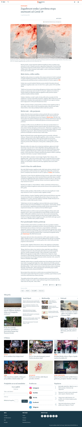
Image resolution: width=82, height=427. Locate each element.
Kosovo (6, 354)
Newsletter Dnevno (26, 422)
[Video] (78, 2)
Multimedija (46, 298)
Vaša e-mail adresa (8, 391)
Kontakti (6, 422)
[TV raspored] (56, 416)
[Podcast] (74, 2)
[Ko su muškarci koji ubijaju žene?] (16, 346)
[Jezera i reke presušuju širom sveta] (45, 317)
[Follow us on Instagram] (51, 416)
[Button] (58, 18)
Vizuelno (24, 417)
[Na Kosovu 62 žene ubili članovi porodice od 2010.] (45, 312)
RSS (5, 420)
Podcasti (63, 298)
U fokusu (7, 338)
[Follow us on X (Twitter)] (45, 416)
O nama (5, 415)
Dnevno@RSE (24, 6)
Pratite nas (24, 401)
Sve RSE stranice (7, 417)
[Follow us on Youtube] (48, 416)
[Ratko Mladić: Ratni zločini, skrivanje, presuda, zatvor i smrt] (69, 323)
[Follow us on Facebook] (42, 416)
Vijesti (24, 415)
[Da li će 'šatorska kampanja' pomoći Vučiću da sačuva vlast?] (41, 346)
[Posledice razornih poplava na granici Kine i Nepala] (45, 307)
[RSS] (53, 416)
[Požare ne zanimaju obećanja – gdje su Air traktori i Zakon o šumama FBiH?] (69, 305)
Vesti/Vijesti (27, 298)
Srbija (55, 354)
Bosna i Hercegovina (59, 375)
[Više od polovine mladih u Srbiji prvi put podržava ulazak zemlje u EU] (16, 367)
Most (30, 354)
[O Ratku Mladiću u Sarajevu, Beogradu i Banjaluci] (45, 302)
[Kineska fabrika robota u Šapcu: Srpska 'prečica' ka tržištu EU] (66, 346)
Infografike (32, 375)
